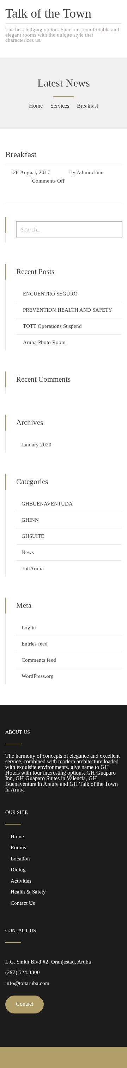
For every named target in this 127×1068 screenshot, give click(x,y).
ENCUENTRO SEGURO (50, 294)
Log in (29, 627)
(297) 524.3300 (22, 972)
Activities (21, 881)
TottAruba (33, 568)
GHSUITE (33, 536)
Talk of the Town (48, 13)
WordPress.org (38, 676)
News (28, 552)
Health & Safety (28, 892)
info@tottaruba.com (27, 983)
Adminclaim (90, 172)
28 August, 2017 (31, 172)
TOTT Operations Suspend (52, 326)
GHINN (30, 520)
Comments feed (39, 660)
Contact (24, 1004)
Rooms (18, 847)
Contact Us (23, 903)
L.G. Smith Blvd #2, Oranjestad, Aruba (48, 962)
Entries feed (35, 644)
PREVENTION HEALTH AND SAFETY (67, 310)
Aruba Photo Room (44, 342)
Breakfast (20, 154)
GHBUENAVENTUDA (47, 504)
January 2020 (37, 444)
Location (20, 859)
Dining (18, 869)
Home (17, 836)
